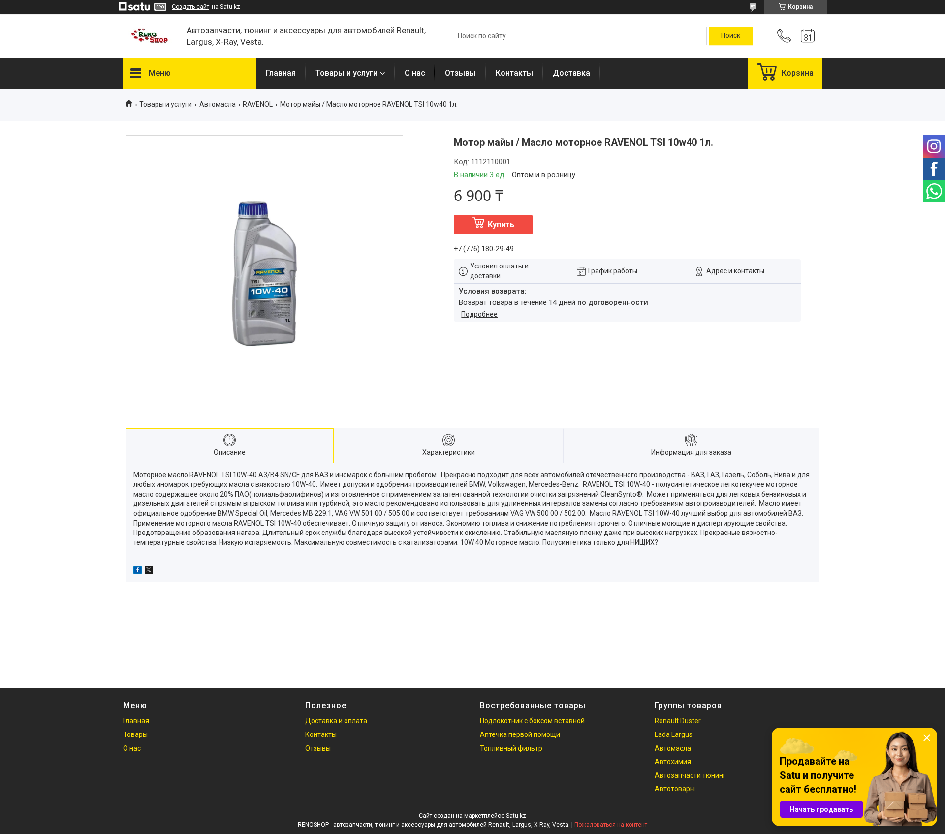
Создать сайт (190, 6)
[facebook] (137, 571)
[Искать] (731, 36)
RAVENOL (258, 104)
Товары (135, 734)
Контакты (514, 73)
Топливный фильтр (511, 748)
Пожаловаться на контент (610, 824)
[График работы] (808, 36)
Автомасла (217, 104)
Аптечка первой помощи (520, 734)
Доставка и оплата (336, 721)
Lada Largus (674, 734)
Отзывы (460, 73)
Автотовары (675, 789)
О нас (415, 73)
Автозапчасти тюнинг (690, 775)
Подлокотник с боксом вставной (532, 721)
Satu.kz (516, 815)
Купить (501, 224)
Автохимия (673, 762)
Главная (281, 73)
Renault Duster (678, 721)
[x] (149, 571)
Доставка (571, 73)
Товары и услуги (346, 73)
